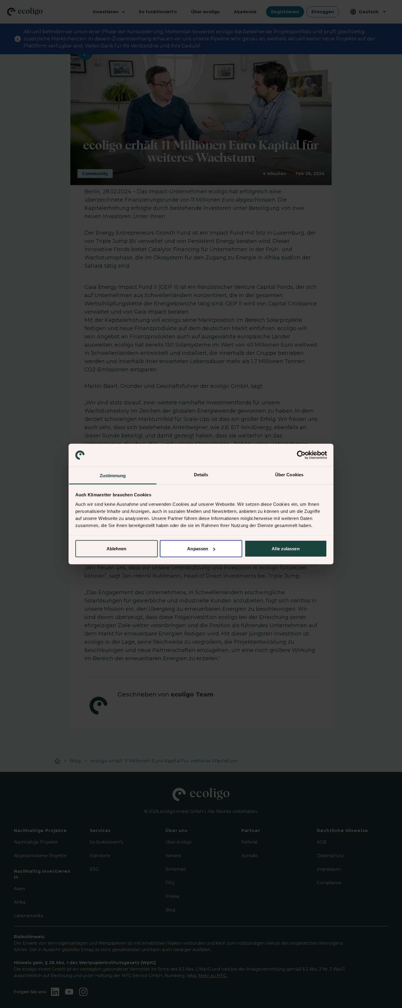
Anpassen (197, 548)
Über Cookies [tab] (289, 474)
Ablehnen (117, 548)
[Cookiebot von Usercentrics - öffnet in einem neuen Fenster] (301, 455)
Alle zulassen (285, 548)
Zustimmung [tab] (113, 475)
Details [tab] (201, 474)
